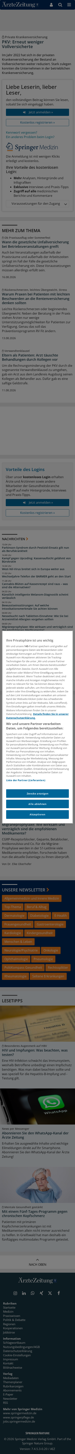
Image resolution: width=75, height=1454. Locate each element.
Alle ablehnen (37, 804)
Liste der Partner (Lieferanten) (25, 780)
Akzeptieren (37, 814)
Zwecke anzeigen (37, 793)
